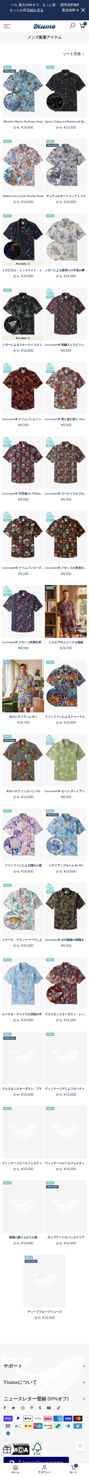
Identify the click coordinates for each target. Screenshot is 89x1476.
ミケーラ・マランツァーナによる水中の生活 (23, 940)
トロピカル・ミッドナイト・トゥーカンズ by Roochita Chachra (23, 270)
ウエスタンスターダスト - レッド (66, 1014)
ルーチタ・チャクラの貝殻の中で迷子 (23, 1014)
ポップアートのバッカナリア (65, 1237)
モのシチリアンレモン (23, 717)
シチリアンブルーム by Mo (66, 865)
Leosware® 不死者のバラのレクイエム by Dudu (23, 494)
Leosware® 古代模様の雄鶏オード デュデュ (66, 940)
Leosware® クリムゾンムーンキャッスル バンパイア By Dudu (23, 419)
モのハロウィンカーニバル (23, 791)
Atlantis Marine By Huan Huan (23, 122)
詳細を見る (58, 15)
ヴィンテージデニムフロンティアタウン (66, 1089)
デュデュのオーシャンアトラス (66, 196)
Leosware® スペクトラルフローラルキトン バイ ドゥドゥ (66, 494)
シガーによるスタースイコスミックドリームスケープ (23, 345)
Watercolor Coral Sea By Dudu (23, 196)
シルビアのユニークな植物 (66, 642)
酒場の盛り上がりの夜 (23, 1237)
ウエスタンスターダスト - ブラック (23, 1089)
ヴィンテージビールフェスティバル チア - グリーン (23, 1163)
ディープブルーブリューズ (45, 1312)
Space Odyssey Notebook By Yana (66, 122)
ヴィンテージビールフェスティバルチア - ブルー (66, 1163)
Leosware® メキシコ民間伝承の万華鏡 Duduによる (23, 642)
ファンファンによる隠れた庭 (23, 865)
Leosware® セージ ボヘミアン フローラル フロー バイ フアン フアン (66, 791)
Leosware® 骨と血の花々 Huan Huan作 (66, 419)
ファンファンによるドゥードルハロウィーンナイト (66, 717)
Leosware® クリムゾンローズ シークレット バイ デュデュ (23, 568)
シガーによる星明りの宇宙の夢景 (66, 270)
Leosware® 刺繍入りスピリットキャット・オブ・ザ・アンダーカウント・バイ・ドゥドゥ (66, 345)
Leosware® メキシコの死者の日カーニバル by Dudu (66, 568)
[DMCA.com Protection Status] (17, 1453)
